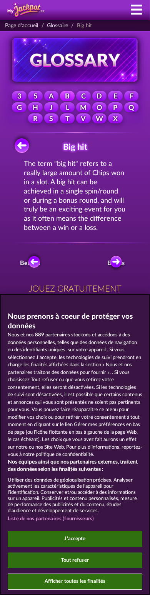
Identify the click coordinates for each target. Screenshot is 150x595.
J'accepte (74, 538)
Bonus (116, 263)
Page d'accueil (21, 25)
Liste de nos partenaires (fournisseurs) (51, 518)
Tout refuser (75, 560)
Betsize (30, 263)
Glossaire (57, 25)
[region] (75, 444)
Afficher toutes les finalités (75, 581)
